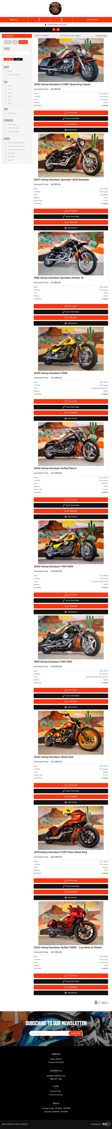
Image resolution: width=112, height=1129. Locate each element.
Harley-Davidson (14, 75)
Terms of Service (55, 1095)
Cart (61, 21)
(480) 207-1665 (56, 1079)
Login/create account (57, 25)
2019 (9, 96)
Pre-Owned (23, 42)
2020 (9, 93)
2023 (9, 86)
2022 (9, 89)
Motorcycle (12, 124)
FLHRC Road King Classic (17, 146)
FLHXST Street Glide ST (16, 150)
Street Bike (12, 113)
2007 (9, 103)
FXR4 (10, 160)
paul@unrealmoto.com (56, 1075)
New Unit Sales (13, 128)
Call (39, 21)
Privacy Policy (55, 1091)
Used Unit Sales (13, 131)
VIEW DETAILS (72, 130)
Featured (8, 42)
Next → (105, 1003)
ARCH (10, 71)
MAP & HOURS (93, 19)
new (15, 42)
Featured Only (101, 36)
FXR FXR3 (11, 153)
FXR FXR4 (11, 157)
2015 (9, 100)
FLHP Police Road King (16, 143)
